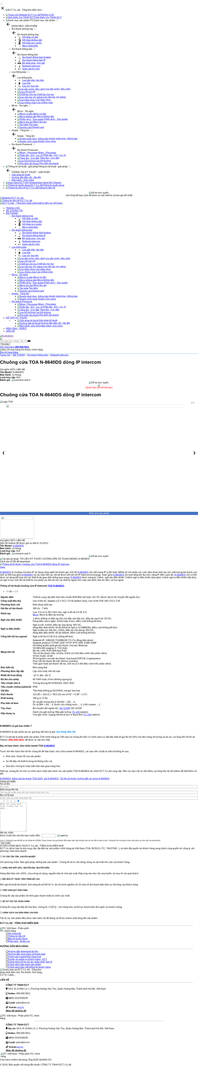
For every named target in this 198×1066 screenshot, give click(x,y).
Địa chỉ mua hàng (9, 352)
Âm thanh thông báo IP (34, 60)
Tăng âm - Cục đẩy (49, 158)
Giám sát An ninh (31, 69)
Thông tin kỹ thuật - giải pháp (53, 166)
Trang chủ (5, 355)
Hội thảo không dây (32, 40)
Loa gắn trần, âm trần (33, 80)
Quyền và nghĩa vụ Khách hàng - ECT (27, 959)
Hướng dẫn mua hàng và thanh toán (27, 954)
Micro (35, 615)
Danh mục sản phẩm (44, 20)
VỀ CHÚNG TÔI (14, 210)
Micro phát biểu (30, 46)
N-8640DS (18, 546)
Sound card (38, 127)
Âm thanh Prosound (22, 144)
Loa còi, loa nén (30, 86)
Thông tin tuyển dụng (53, 185)
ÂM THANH (12, 213)
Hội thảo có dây (30, 37)
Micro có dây (39, 114)
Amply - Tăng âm (20, 130)
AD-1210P (64, 708)
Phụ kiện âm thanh (49, 163)
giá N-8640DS (51, 778)
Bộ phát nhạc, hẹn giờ (33, 63)
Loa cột (31, 91)
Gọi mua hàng (14, 347)
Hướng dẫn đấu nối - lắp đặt (26, 177)
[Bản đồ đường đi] (16, 1011)
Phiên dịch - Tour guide (56, 119)
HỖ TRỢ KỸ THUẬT (16, 318)
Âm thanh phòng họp (22, 29)
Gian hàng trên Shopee (49, 182)
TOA (50, 586)
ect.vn (20, 1007)
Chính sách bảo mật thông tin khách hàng (29, 967)
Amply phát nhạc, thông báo (63, 138)
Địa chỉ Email (7, 795)
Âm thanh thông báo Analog (36, 57)
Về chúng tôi (14, 933)
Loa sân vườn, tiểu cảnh (57, 89)
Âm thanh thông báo (22, 49)
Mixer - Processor (47, 152)
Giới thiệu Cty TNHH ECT (48, 17)
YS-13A (76, 712)
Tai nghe (33, 124)
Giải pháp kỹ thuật (21, 175)
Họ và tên (5, 784)
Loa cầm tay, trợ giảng (54, 97)
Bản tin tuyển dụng (17, 938)
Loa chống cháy (45, 102)
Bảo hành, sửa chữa (51, 326)
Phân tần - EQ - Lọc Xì (54, 155)
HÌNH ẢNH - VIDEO (16, 328)
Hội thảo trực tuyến (32, 43)
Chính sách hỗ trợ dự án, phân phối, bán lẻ (30, 962)
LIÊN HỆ (10, 331)
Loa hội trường (43, 161)
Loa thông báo (19, 72)
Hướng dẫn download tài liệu (23, 951)
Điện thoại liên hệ (9, 789)
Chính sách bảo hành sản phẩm (24, 964)
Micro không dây (45, 116)
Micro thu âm (40, 122)
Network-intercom (31, 66)
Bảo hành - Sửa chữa (23, 180)
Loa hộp (26, 83)
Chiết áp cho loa (45, 94)
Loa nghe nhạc (43, 100)
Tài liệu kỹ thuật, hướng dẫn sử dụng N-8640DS (84, 778)
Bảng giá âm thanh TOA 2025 (27, 778)
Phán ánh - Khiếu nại (19, 941)
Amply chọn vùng (47, 141)
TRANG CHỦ (47, 15)
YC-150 (87, 714)
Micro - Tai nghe (20, 105)
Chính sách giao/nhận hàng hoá (24, 956)
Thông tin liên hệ (46, 188)
